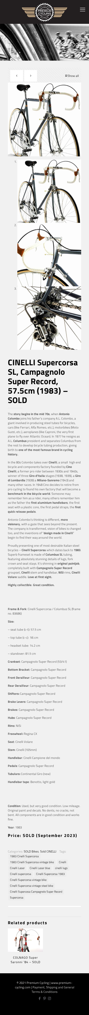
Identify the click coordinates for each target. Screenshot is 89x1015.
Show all (73, 75)
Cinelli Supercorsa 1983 (50, 874)
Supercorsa (16, 897)
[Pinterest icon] (44, 998)
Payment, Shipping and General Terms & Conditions (53, 989)
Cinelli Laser (17, 868)
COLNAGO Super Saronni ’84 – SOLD (25, 959)
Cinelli (62, 862)
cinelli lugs (61, 868)
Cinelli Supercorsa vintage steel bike (31, 886)
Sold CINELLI (48, 851)
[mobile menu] (83, 9)
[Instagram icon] (49, 998)
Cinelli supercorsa (20, 874)
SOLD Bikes (31, 851)
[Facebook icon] (39, 998)
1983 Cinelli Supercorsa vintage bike (32, 862)
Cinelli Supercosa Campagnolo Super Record (36, 892)
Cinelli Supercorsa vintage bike (28, 880)
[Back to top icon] (82, 1008)
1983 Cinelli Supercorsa (24, 856)
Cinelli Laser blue (40, 868)
